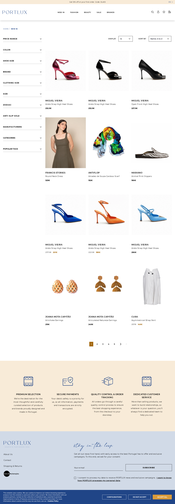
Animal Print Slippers (141, 176)
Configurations (114, 497)
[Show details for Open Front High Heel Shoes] (151, 70)
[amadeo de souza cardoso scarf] (108, 142)
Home (5, 29)
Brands (111, 12)
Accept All (162, 497)
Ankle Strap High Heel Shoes (59, 104)
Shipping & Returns (13, 466)
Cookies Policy (53, 501)
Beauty (87, 12)
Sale (99, 12)
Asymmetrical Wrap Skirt (143, 320)
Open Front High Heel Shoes (145, 104)
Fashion (74, 12)
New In (61, 12)
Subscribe (149, 467)
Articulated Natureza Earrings (102, 320)
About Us (8, 454)
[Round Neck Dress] (65, 142)
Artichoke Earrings (54, 320)
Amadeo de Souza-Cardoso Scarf (104, 176)
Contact (7, 460)
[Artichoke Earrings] (65, 286)
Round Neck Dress (54, 176)
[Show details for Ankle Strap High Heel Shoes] (65, 70)
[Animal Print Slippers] (151, 142)
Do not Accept (139, 497)
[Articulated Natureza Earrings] (108, 286)
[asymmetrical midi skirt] (151, 286)
